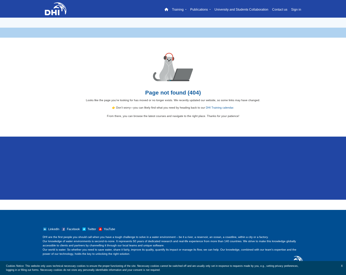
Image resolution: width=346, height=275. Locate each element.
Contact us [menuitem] (279, 9)
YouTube (109, 229)
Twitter (92, 229)
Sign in (296, 9)
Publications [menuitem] (199, 9)
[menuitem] (166, 8)
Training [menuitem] (178, 9)
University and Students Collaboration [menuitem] (241, 9)
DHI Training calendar (219, 107)
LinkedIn (53, 229)
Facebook (73, 229)
